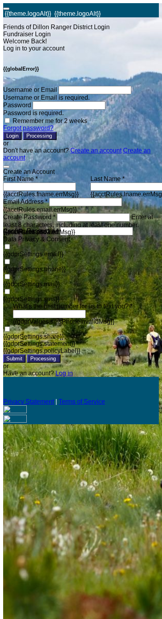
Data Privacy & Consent (36, 239)
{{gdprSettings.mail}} (31, 284)
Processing (39, 136)
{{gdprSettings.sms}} (31, 299)
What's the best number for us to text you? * (73, 306)
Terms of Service (82, 401)
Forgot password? (28, 128)
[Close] (6, 167)
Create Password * (29, 217)
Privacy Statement (28, 401)
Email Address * (25, 201)
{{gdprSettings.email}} (33, 254)
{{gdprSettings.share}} (33, 336)
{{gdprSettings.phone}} (34, 269)
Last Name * (107, 178)
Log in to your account (33, 48)
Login (12, 136)
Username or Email (30, 89)
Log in (64, 373)
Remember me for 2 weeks (50, 120)
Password (17, 105)
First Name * (20, 178)
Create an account (96, 150)
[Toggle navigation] (6, 8)
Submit (14, 359)
